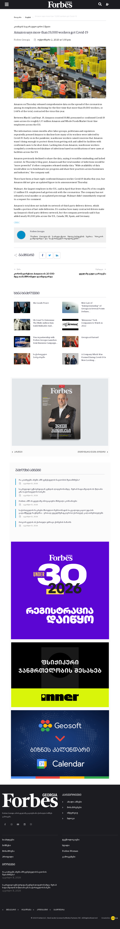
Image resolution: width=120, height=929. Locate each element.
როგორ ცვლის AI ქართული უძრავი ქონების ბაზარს (45, 522)
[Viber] (31, 824)
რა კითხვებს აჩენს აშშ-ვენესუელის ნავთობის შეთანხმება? (49, 480)
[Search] (100, 4)
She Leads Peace (41, 303)
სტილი (66, 845)
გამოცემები (69, 857)
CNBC (17, 223)
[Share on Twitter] (50, 255)
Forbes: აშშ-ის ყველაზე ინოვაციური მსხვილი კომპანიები (48, 501)
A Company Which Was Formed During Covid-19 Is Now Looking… (93, 357)
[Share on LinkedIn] (57, 255)
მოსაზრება (8, 851)
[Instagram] (11, 824)
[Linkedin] (24, 824)
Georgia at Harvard (89, 337)
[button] (6, 4)
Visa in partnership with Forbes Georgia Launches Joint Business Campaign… (45, 340)
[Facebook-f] (5, 824)
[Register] (108, 4)
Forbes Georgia (22, 40)
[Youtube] (18, 824)
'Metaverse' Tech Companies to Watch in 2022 (92, 323)
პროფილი (7, 857)
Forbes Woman (70, 851)
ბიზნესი (6, 845)
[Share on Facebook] (42, 255)
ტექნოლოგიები (70, 840)
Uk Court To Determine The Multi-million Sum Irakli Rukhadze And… (43, 323)
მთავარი (17, 17)
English (28, 17)
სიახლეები (8, 840)
